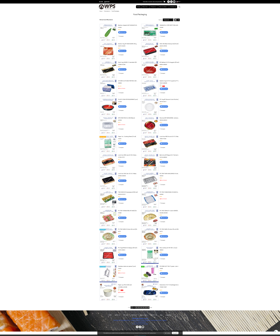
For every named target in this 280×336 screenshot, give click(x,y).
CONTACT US (153, 315)
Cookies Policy (153, 333)
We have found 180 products (106, 19)
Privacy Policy (144, 333)
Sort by (161, 20)
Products (153, 6)
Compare (121, 36)
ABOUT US (117, 315)
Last (151, 307)
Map (161, 315)
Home (138, 6)
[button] (179, 6)
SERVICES (125, 315)
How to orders (163, 6)
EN (179, 2)
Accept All (175, 333)
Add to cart (123, 32)
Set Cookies (167, 333)
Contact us (173, 6)
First (129, 307)
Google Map (168, 315)
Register (107, 1)
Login (101, 1)
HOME (110, 315)
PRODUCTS (134, 315)
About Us (144, 6)
